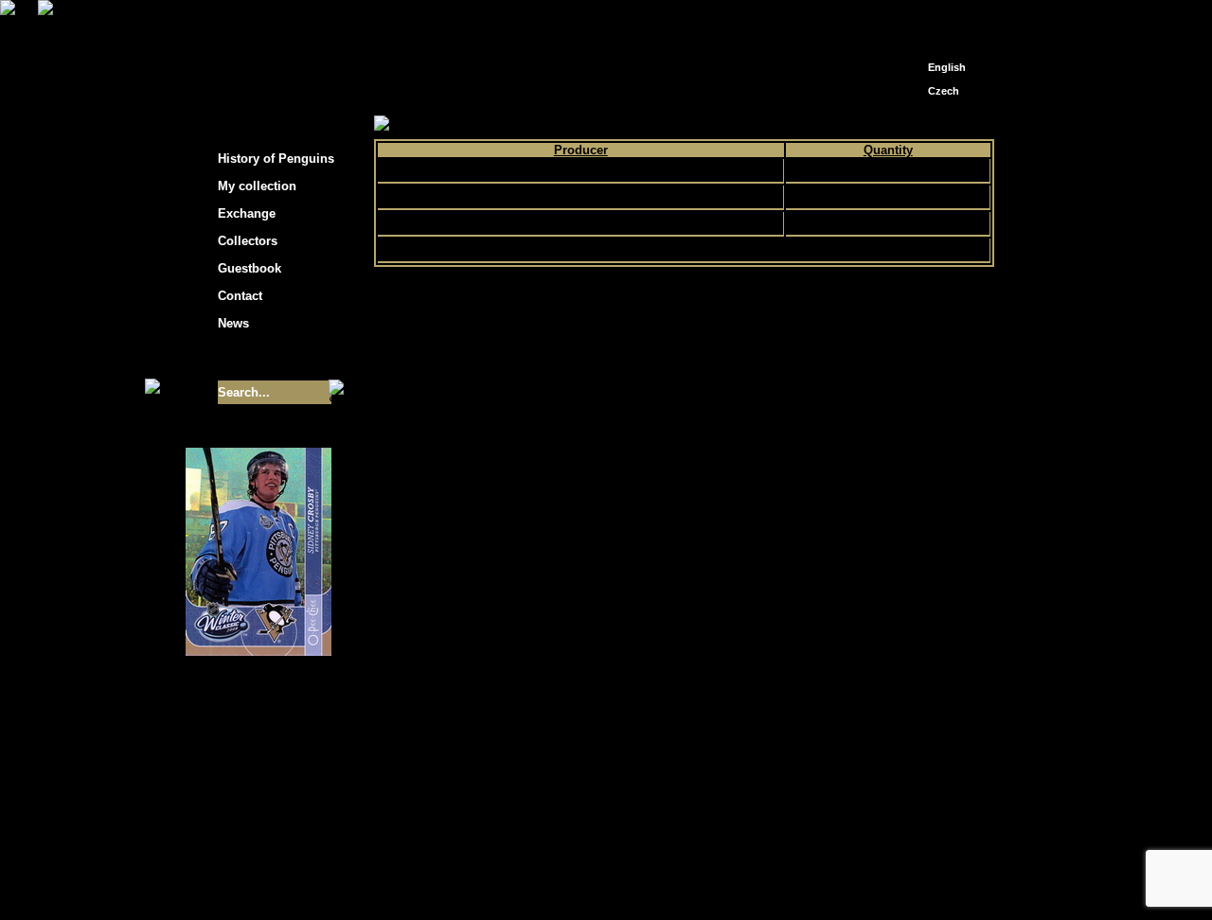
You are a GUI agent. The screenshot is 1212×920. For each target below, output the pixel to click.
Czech (943, 91)
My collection (445, 124)
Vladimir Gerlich (687, 880)
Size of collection (239, 357)
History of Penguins (276, 158)
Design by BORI (789, 880)
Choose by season (548, 124)
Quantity (888, 150)
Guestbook (249, 268)
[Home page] (914, 16)
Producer (581, 150)
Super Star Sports (580, 223)
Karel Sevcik (742, 865)
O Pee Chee (580, 196)
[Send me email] (943, 21)
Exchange (247, 213)
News (233, 323)
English (947, 67)
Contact (240, 296)
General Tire (580, 170)
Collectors (247, 241)
